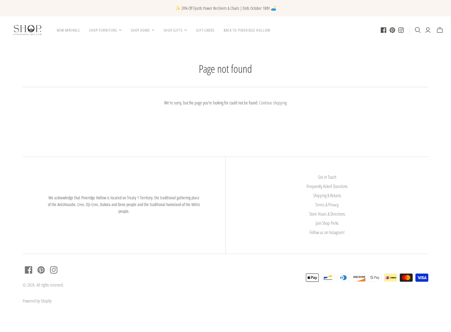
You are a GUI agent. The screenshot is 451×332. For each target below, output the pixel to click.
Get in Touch (327, 177)
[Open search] (418, 30)
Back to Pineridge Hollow (247, 30)
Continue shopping (273, 103)
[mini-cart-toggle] (440, 30)
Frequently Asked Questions (327, 186)
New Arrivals (68, 30)
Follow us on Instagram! (327, 232)
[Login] (428, 30)
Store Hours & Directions (327, 214)
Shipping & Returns (327, 195)
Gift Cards (205, 30)
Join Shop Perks (327, 223)
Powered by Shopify (37, 301)
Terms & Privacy (327, 204)
